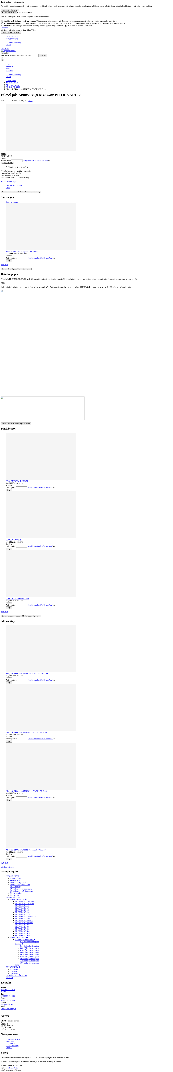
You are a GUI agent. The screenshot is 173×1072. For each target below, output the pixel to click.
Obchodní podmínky (13, 42)
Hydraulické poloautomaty (20, 885)
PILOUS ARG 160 (22, 910)
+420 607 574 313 (8, 990)
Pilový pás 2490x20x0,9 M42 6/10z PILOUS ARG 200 (26, 791)
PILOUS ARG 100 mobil (24, 902)
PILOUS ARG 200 (22, 912)
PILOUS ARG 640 (22, 935)
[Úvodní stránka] (8, 51)
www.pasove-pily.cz (8, 1009)
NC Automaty (15, 887)
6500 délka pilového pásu (29, 961)
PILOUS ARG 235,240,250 (25, 916)
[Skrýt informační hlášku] (35, 30)
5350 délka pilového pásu (29, 957)
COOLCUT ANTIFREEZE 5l (17, 599)
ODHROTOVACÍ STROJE (16, 976)
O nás (8, 64)
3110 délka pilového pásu (29, 942)
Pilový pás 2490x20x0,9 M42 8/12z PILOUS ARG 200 (26, 732)
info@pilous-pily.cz (8, 1004)
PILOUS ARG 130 (22, 908)
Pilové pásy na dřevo (18, 937)
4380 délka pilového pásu (29, 952)
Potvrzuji (4, 28)
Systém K (14, 971)
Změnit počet (6, 160)
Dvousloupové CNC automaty (21, 891)
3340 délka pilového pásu (29, 948)
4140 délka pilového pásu (29, 950)
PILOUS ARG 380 (22, 927)
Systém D (14, 969)
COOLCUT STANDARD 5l (17, 481)
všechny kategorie (7, 867)
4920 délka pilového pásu (29, 954)
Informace (9, 66)
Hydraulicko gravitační (18, 883)
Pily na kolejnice (16, 893)
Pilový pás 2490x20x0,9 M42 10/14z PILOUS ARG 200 (27, 674)
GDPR (8, 45)
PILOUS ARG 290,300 (24, 921)
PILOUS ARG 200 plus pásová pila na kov (22, 252)
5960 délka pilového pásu (29, 959)
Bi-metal (18, 944)
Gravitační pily (15, 880)
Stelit (17, 965)
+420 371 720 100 (8, 996)
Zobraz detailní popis (9, 182)
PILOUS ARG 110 (22, 906)
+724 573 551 (6, 992)
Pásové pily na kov (13, 1039)
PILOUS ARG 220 (22, 914)
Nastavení (5, 10)
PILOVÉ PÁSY (12, 897)
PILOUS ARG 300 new (24, 923)
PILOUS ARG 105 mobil (24, 904)
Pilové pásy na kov (17, 899)
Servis (8, 68)
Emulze (9, 1048)
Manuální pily (15, 878)
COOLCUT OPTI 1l (13, 540)
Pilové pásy (10, 1041)
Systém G (14, 973)
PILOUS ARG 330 (22, 925)
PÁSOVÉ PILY (12, 876)
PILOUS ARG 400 (22, 929)
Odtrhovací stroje (12, 1046)
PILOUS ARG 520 (22, 933)
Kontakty (9, 71)
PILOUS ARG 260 (22, 918)
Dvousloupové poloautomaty (21, 889)
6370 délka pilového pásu (29, 963)
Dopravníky (10, 1044)
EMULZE (9, 978)
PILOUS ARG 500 (22, 931)
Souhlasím (14, 10)
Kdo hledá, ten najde (8, 55)
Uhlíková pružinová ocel (24, 940)
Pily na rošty (15, 895)
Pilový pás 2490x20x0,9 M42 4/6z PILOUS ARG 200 (26, 850)
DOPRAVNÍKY (12, 967)
